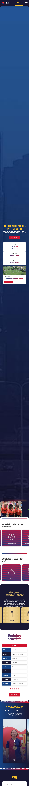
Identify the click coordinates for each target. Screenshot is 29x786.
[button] (25, 645)
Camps (18, 3)
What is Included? (8, 785)
